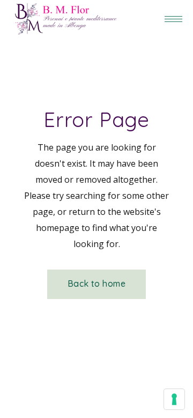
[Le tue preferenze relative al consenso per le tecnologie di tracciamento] (174, 399)
